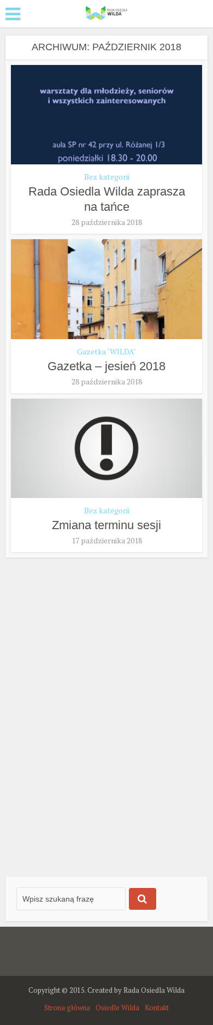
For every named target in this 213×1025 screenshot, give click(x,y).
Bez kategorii (106, 176)
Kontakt (157, 1007)
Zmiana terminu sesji (106, 525)
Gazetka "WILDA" (106, 351)
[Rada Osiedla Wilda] (106, 12)
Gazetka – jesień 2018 (106, 366)
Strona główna (67, 1007)
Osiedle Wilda (117, 1007)
